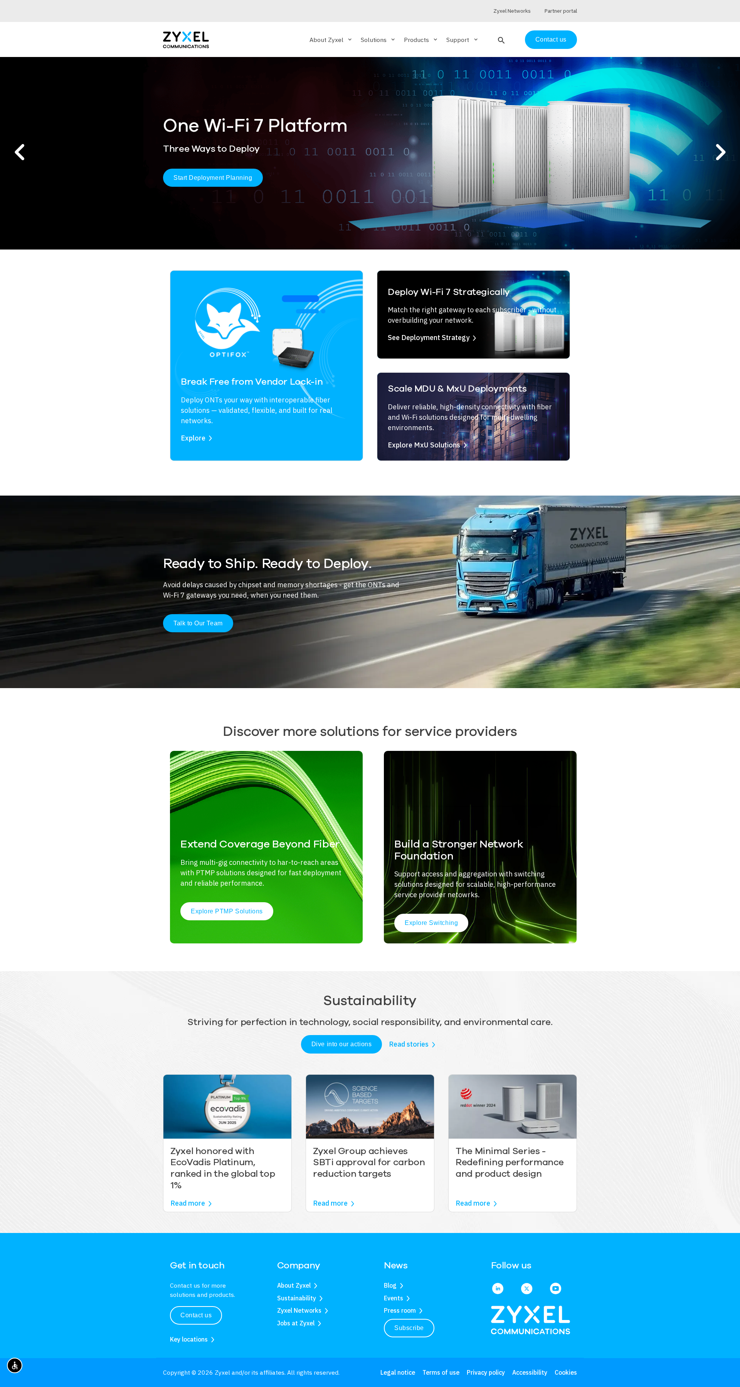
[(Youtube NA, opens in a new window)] (555, 1289)
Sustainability (296, 1298)
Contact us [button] (196, 1315)
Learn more (202, 184)
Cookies (566, 1372)
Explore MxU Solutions (424, 445)
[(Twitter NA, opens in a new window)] (526, 1289)
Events (393, 1298)
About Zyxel (294, 1285)
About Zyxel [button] (331, 40)
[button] (500, 40)
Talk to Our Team (198, 623)
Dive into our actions (341, 1044)
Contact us (551, 39)
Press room (400, 1310)
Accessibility (529, 1372)
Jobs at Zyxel (295, 1323)
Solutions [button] (378, 40)
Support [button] (462, 40)
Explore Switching (431, 923)
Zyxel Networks (299, 1310)
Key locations (189, 1339)
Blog (390, 1285)
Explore (193, 438)
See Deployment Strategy (428, 337)
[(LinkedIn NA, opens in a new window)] (497, 1289)
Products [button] (421, 40)
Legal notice (397, 1372)
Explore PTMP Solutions (227, 911)
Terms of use (440, 1372)
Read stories (409, 1044)
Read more (187, 1203)
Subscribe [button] (409, 1328)
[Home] (186, 39)
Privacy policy (486, 1372)
